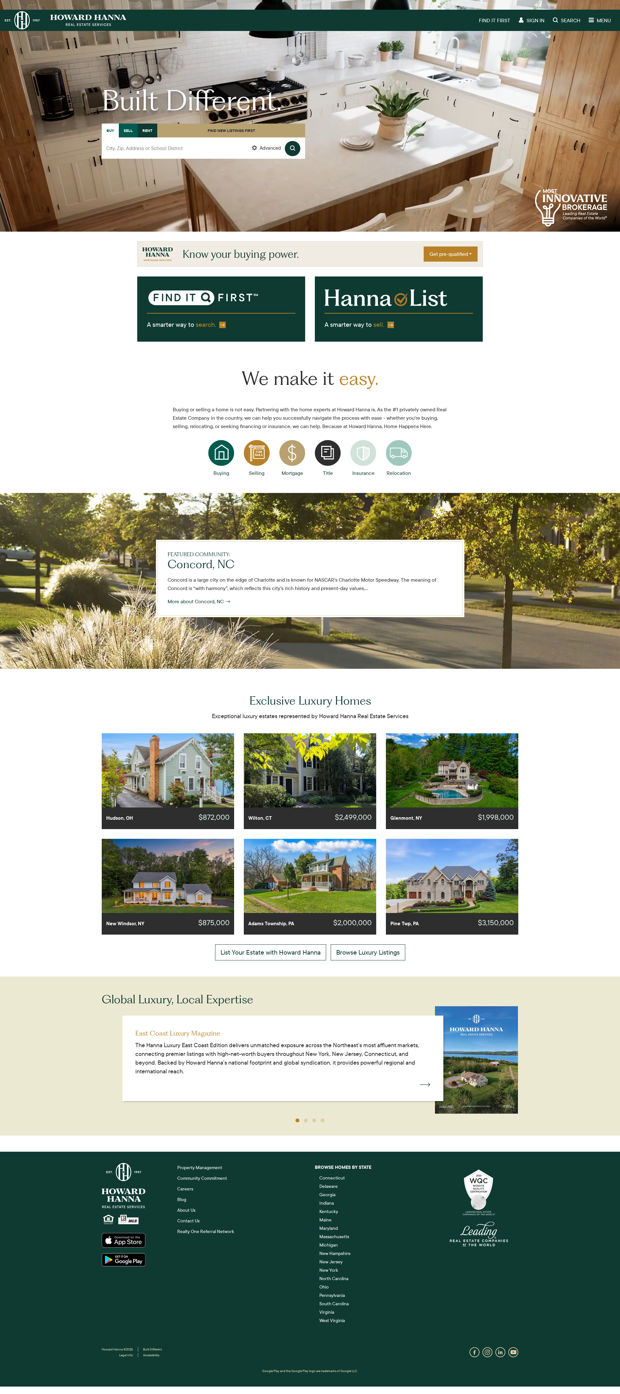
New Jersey (331, 1262)
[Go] (292, 148)
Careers (185, 1189)
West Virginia (332, 1320)
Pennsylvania (332, 1295)
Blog (181, 1199)
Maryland (328, 1228)
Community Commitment (202, 1178)
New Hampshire (335, 1253)
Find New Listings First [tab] (231, 130)
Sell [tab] (128, 130)
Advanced (269, 148)
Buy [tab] (110, 130)
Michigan (328, 1245)
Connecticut (332, 1178)
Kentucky (328, 1211)
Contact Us (188, 1221)
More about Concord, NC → (199, 601)
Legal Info (126, 1355)
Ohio (324, 1287)
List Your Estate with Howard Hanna (271, 952)
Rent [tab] (147, 130)
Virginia (326, 1312)
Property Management (199, 1167)
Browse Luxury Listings (368, 952)
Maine (325, 1220)
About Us (186, 1210)
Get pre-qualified (448, 254)
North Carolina (333, 1278)
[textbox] (203, 148)
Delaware (328, 1186)
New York (328, 1270)
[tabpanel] (203, 155)
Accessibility (151, 1355)
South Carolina (334, 1304)
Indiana (326, 1203)
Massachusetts (334, 1236)
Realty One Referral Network (205, 1231)
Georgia (327, 1195)
